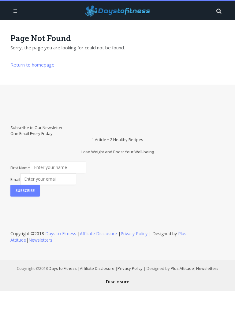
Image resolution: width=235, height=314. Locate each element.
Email (15, 179)
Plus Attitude (182, 268)
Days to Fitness (60, 233)
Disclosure (117, 281)
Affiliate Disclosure (98, 233)
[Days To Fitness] (117, 11)
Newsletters (40, 240)
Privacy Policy (134, 233)
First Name (20, 167)
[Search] (218, 11)
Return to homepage (32, 65)
